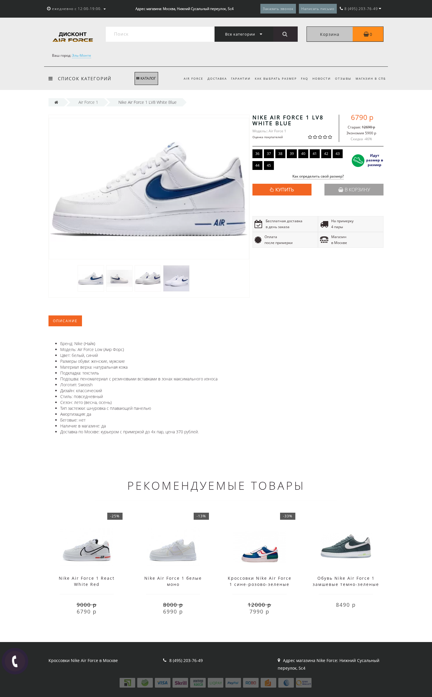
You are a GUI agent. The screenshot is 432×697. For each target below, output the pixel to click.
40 (303, 153)
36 (257, 153)
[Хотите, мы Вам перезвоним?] (15, 661)
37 (269, 153)
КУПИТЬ (284, 190)
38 (280, 153)
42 (326, 153)
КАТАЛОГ (148, 78)
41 (315, 153)
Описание (65, 320)
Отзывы (343, 78)
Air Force (193, 78)
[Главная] (56, 102)
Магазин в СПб (371, 78)
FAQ (304, 78)
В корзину (357, 189)
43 (338, 153)
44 (257, 165)
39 (292, 153)
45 (269, 165)
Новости (321, 78)
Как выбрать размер (276, 78)
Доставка (217, 78)
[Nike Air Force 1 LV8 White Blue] (91, 277)
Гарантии (241, 78)
